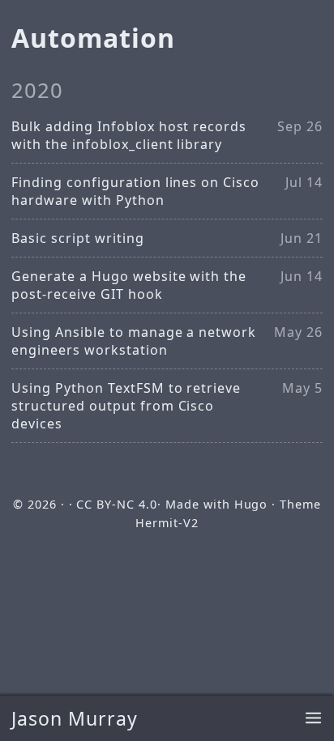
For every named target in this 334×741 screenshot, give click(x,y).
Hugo (251, 504)
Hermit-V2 (167, 522)
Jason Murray (74, 718)
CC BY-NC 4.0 (116, 504)
